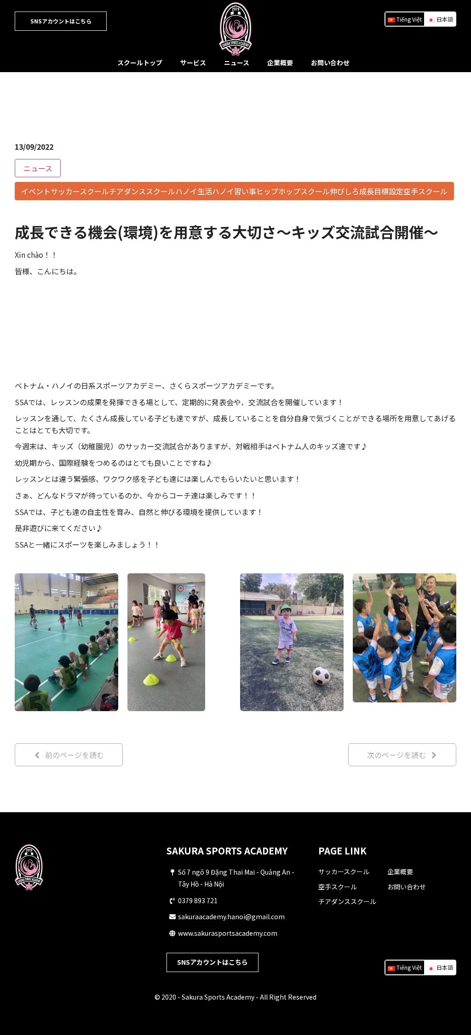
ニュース (236, 62)
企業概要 (280, 62)
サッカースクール (343, 871)
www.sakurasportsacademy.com (227, 933)
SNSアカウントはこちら (61, 21)
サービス (193, 62)
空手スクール (337, 886)
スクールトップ (139, 62)
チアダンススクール (347, 901)
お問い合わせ (330, 62)
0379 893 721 (198, 900)
